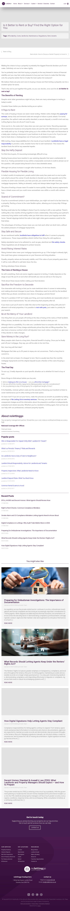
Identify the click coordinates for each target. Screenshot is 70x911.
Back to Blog (7, 51)
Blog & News (34, 849)
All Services (4, 861)
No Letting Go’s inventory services (24, 399)
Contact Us (34, 861)
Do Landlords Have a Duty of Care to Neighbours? (18, 456)
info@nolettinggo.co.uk (49, 882)
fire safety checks (58, 242)
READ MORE (8, 623)
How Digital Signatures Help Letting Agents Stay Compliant (22, 546)
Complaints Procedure (44, 903)
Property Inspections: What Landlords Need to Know (20, 471)
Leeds (19, 856)
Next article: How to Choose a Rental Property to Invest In (48, 54)
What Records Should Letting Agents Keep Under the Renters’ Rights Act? (27, 538)
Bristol (19, 859)
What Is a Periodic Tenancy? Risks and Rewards (18, 448)
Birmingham (21, 854)
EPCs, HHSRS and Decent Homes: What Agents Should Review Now (25, 500)
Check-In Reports (5, 852)
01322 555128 (50, 880)
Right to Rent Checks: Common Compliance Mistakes (20, 508)
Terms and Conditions (25, 903)
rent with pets (41, 307)
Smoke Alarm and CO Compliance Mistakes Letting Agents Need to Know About (30, 515)
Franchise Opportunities (37, 859)
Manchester (21, 852)
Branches (46, 3)
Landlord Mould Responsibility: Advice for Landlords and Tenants (24, 463)
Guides (33, 3)
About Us (33, 856)
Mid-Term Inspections (7, 854)
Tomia (39, 905)
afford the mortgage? (41, 382)
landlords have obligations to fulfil (32, 235)
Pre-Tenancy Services (6, 859)
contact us (35, 827)
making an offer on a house (17, 382)
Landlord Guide (35, 852)
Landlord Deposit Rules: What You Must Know (17, 478)
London (20, 849)
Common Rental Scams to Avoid (12, 486)
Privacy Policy (35, 903)
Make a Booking (35, 854)
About (20, 3)
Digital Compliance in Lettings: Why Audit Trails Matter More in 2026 (25, 523)
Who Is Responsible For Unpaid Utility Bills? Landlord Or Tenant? (23, 441)
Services (26, 3)
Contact (52, 3)
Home (15, 3)
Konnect (40, 3)
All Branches (21, 861)
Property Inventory (6, 849)
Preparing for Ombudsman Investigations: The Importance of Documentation (29, 530)
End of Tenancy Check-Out (8, 856)
